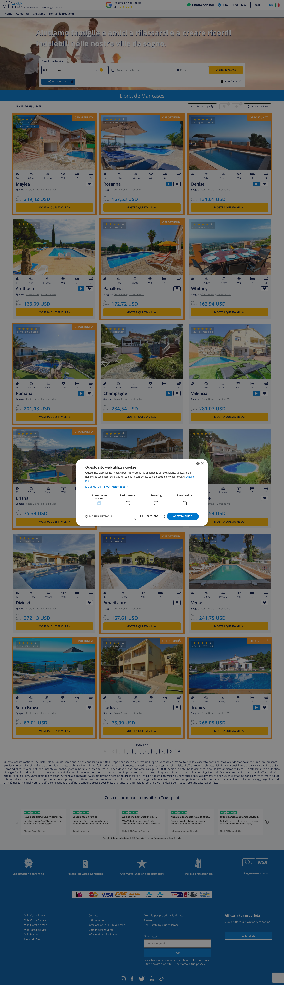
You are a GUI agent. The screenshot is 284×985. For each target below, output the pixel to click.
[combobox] (198, 463)
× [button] (202, 463)
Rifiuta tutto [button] (149, 516)
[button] (142, 486)
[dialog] (142, 492)
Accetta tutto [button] (182, 516)
